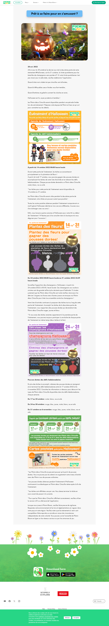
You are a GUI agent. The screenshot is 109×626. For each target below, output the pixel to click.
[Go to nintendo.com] (63, 593)
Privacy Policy (51, 608)
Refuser (67, 617)
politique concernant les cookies (48, 616)
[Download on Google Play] (68, 574)
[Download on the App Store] (53, 574)
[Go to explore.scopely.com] (45, 592)
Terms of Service (62, 608)
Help (43, 608)
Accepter (76, 617)
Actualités (18, 2)
